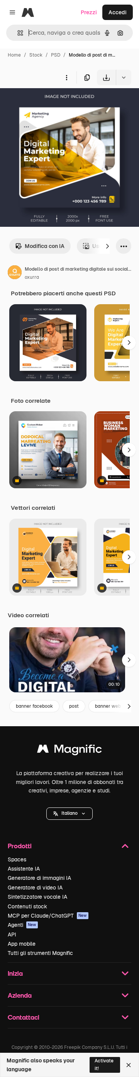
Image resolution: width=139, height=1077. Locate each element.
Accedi (117, 12)
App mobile (22, 943)
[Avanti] (107, 246)
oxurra (32, 277)
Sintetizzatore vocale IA (37, 896)
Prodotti (20, 846)
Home (14, 55)
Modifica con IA (44, 246)
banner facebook (34, 706)
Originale (51, 103)
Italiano (69, 813)
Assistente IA (24, 868)
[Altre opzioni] (66, 77)
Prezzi (89, 12)
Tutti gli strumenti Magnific (40, 953)
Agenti (22, 924)
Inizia (15, 973)
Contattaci (23, 1017)
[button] (69, 813)
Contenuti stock (27, 906)
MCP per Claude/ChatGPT (47, 915)
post (74, 706)
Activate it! (104, 1064)
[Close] (128, 1065)
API (12, 934)
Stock (35, 55)
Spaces (17, 859)
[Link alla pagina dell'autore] (15, 273)
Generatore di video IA (35, 887)
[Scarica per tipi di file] (123, 77)
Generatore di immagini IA (39, 877)
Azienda (20, 995)
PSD (55, 55)
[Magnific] (69, 751)
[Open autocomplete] (17, 33)
